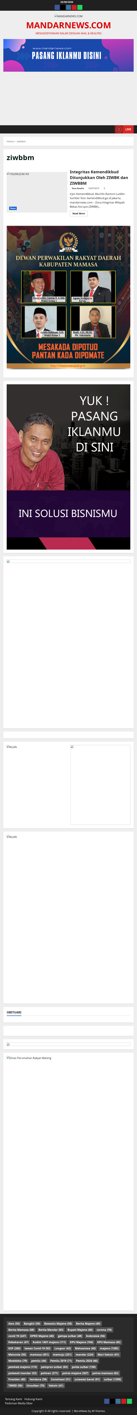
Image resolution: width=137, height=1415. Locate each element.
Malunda (17, 1354)
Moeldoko (17, 1361)
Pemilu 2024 (87, 1361)
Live (128, 129)
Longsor (62, 1348)
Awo (14, 1323)
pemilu (38, 1361)
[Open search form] (111, 129)
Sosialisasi (60, 1379)
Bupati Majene (80, 1330)
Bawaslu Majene (58, 1323)
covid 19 (17, 1336)
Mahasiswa (85, 1348)
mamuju (62, 1354)
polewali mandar (22, 1373)
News (13, 208)
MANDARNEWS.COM (68, 25)
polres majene (75, 1373)
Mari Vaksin (108, 1354)
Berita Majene (88, 1323)
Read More (80, 214)
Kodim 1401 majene (49, 1342)
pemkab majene (22, 1367)
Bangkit (32, 1323)
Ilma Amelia (78, 188)
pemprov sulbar (54, 1367)
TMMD (15, 1385)
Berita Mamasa (21, 1330)
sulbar (112, 1379)
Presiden (16, 1379)
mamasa (39, 1354)
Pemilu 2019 (61, 1361)
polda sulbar (84, 1367)
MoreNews (80, 1411)
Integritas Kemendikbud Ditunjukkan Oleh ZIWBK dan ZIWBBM (37, 192)
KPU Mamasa (108, 1342)
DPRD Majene (42, 1336)
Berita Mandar (50, 1330)
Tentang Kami (13, 1399)
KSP (14, 1348)
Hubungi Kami (33, 1399)
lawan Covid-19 (37, 1348)
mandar (84, 1354)
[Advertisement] (68, 96)
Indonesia (95, 1336)
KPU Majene (81, 1342)
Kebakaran (18, 1342)
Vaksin (56, 1385)
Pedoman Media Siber (19, 1403)
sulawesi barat (87, 1379)
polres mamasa (105, 1373)
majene (109, 1348)
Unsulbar (35, 1385)
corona (104, 1330)
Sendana (38, 1379)
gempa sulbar (70, 1336)
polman (49, 1373)
